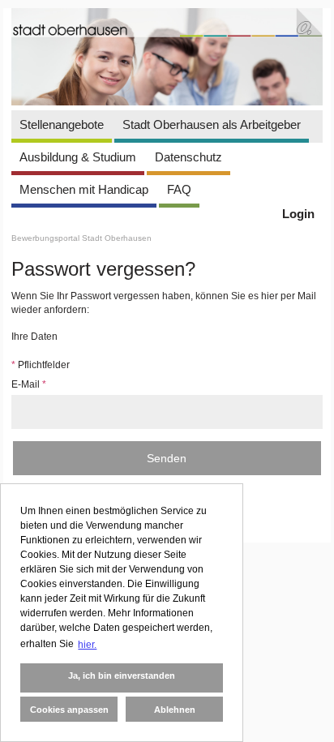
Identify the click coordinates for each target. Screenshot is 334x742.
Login (298, 214)
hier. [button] (87, 644)
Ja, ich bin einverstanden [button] (121, 675)
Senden (166, 458)
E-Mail (28, 384)
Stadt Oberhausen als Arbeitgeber (211, 124)
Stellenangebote (61, 124)
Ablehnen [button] (174, 709)
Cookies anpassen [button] (69, 709)
